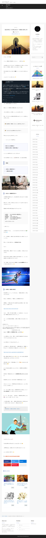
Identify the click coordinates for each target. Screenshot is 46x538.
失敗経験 (26, 505)
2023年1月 (34, 187)
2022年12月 (34, 190)
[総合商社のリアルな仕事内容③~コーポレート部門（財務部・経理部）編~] (37, 108)
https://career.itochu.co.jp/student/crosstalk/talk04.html (13, 352)
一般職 (6, 456)
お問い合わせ (8, 4)
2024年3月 (34, 162)
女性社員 (10, 456)
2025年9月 (34, 144)
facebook (6, 461)
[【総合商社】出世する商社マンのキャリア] (37, 96)
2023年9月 (34, 174)
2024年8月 (34, 159)
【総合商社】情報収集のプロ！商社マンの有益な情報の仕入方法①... (9, 484)
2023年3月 (34, 182)
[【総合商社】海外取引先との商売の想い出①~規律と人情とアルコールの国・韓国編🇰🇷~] (22, 478)
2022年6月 (34, 200)
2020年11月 (34, 220)
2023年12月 (34, 167)
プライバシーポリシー (21, 529)
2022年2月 (34, 207)
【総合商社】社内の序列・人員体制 (37, 78)
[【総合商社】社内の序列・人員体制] (37, 73)
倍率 (8, 456)
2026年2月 (34, 139)
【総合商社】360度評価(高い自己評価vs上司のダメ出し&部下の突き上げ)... (9, 501)
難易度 (18, 456)
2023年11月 (34, 169)
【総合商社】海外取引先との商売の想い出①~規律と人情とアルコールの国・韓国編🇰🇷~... (22, 484)
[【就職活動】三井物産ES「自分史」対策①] (37, 120)
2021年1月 (34, 215)
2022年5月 (34, 202)
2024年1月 (34, 164)
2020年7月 (34, 230)
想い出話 (26, 487)
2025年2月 (34, 149)
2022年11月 (34, 192)
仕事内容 (13, 487)
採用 (13, 456)
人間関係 (13, 505)
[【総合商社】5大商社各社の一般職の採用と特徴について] (16, 45)
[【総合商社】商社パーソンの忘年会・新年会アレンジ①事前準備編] (22, 496)
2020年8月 (34, 228)
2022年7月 (34, 197)
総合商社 (15, 456)
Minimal (21, 536)
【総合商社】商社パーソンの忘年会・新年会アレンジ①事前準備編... (22, 501)
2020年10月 (34, 223)
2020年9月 (34, 225)
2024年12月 (34, 154)
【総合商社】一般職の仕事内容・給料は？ (12, 408)
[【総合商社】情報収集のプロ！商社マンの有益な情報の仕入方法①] (9, 478)
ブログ (7, 6)
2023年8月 (34, 177)
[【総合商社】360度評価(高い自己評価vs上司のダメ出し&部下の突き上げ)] (9, 496)
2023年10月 (34, 172)
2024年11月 (34, 157)
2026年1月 (34, 141)
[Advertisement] (23, 15)
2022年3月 (34, 205)
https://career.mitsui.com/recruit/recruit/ (11, 308)
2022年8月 (34, 195)
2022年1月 (34, 210)
